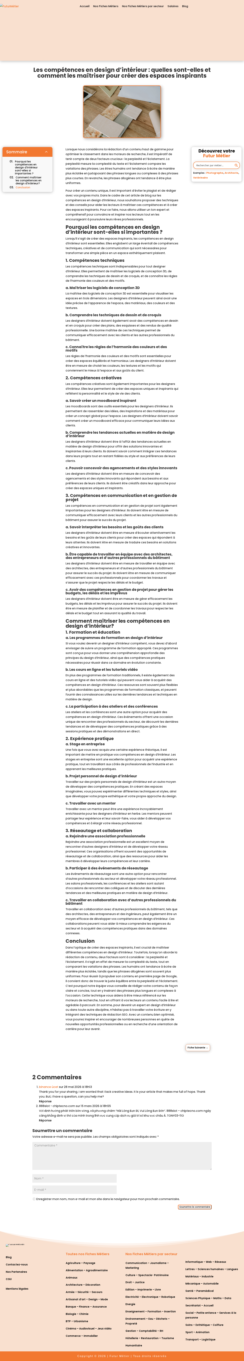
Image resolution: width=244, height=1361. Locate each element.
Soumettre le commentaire (194, 1207)
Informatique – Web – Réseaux (205, 1262)
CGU (9, 1279)
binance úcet (48, 1087)
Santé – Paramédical (199, 1291)
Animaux (71, 1277)
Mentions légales (17, 1288)
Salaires (172, 6)
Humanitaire (133, 1345)
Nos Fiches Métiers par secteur (143, 6)
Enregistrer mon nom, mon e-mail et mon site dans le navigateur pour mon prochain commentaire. (108, 1199)
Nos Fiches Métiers (105, 6)
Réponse (45, 1101)
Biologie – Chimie (77, 1314)
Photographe (214, 173)
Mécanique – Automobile (202, 1283)
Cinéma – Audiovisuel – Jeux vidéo (89, 1328)
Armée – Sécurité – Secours (84, 1292)
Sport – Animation (197, 1332)
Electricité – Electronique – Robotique (150, 1297)
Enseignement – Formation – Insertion (150, 1311)
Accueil (84, 6)
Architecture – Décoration (83, 1285)
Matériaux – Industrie (199, 1276)
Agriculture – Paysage (80, 1263)
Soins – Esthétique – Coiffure (204, 1325)
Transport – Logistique (200, 1339)
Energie (130, 1304)
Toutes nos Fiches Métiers (87, 1254)
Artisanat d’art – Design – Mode (87, 1299)
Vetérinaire (200, 177)
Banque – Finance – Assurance (86, 1306)
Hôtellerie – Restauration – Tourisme (149, 1338)
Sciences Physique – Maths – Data (208, 1298)
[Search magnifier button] (236, 165)
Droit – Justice (135, 1282)
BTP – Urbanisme (77, 1321)
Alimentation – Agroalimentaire (87, 1270)
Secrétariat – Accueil (199, 1305)
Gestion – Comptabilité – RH (144, 1331)
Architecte (231, 173)
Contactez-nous (17, 1264)
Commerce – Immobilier (82, 1336)
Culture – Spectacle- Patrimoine (147, 1275)
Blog (185, 6)
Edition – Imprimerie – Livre (143, 1289)
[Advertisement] (122, 37)
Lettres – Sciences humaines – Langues (211, 1269)
